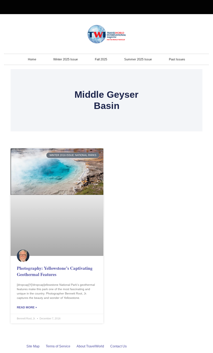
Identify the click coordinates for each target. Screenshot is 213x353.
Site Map (33, 346)
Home (32, 59)
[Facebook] (197, 7)
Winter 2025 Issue (65, 59)
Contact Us (118, 346)
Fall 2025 (101, 59)
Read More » (27, 307)
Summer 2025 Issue (138, 59)
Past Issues (177, 59)
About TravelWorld (90, 346)
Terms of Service (58, 346)
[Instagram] (204, 7)
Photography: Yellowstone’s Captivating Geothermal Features (55, 271)
